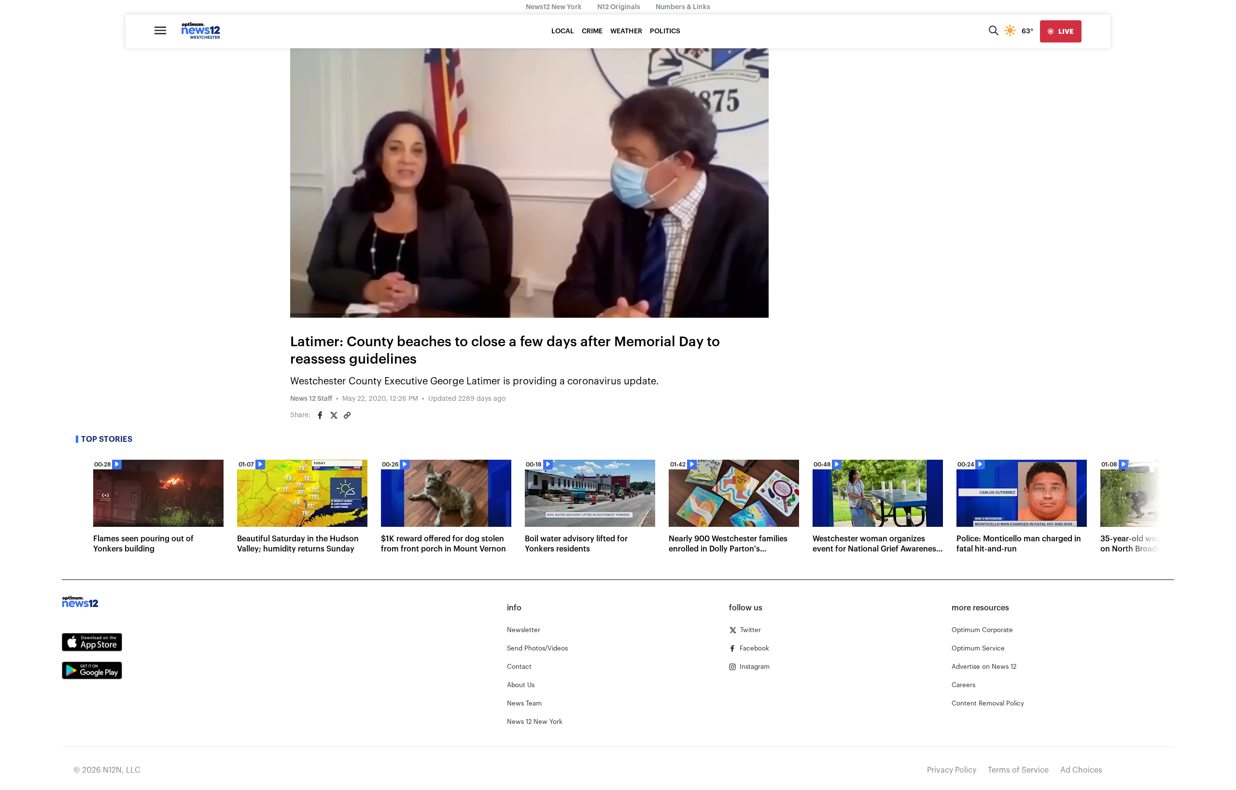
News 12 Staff (311, 398)
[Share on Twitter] (333, 415)
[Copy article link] (347, 415)
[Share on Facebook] (320, 415)
